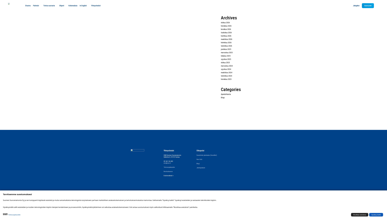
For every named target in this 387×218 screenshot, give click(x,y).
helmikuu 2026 (226, 42)
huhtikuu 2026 (226, 36)
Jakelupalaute (201, 168)
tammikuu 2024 (226, 76)
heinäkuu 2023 (226, 79)
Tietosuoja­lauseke (14, 215)
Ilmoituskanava (168, 171)
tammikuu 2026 (226, 46)
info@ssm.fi (167, 163)
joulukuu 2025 (226, 49)
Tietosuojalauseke (169, 167)
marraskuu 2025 (227, 52)
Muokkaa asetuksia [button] (359, 215)
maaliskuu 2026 (226, 39)
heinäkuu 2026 (226, 26)
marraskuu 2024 (227, 66)
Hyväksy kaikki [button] (376, 215)
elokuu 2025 (225, 62)
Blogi (223, 97)
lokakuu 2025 (225, 56)
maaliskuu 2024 (226, 72)
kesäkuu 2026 (226, 29)
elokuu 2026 (225, 22)
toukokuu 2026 (226, 32)
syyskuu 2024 (226, 69)
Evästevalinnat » (168, 176)
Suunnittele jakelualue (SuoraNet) (207, 155)
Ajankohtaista (226, 94)
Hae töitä (199, 159)
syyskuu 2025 (226, 59)
